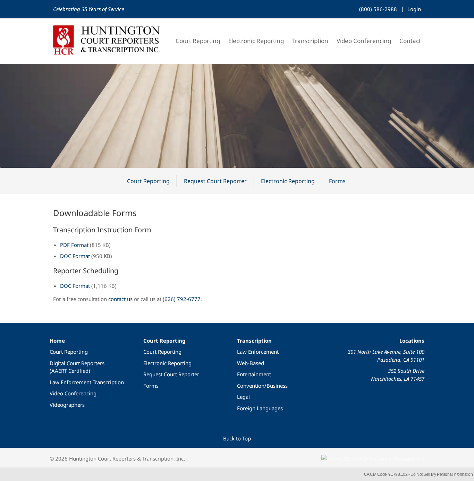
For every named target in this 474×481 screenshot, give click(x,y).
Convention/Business (262, 385)
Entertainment (254, 374)
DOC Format (75, 255)
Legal (243, 396)
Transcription (310, 41)
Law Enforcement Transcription (87, 382)
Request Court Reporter (215, 181)
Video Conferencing (364, 41)
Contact (410, 41)
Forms (337, 181)
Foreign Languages (260, 408)
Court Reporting (198, 41)
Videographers (67, 404)
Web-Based (250, 363)
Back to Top (237, 438)
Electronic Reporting (256, 41)
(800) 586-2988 (378, 9)
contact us (120, 298)
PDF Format (74, 244)
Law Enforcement (258, 351)
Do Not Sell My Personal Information (441, 474)
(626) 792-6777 (182, 298)
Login (414, 9)
